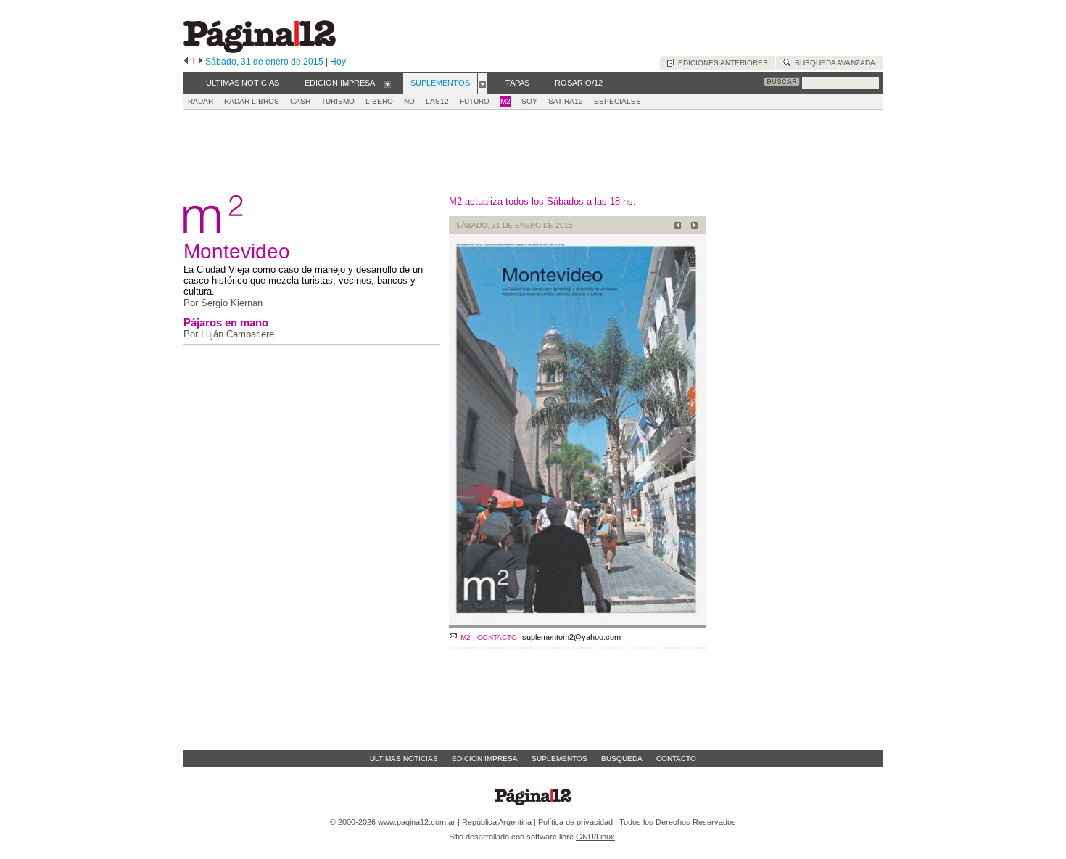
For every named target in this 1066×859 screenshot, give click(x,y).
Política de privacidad (575, 822)
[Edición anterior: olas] (675, 227)
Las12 (437, 101)
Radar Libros (251, 101)
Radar (200, 101)
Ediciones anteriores (721, 63)
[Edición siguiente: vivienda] (692, 227)
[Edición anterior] (186, 62)
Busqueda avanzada (832, 63)
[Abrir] (387, 83)
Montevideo (236, 251)
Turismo (338, 101)
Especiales (617, 101)
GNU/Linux (595, 836)
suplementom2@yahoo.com (571, 637)
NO (409, 101)
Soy (529, 101)
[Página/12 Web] (259, 49)
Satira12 (565, 101)
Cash (300, 101)
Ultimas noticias (404, 759)
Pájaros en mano (225, 322)
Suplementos (559, 759)
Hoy (338, 62)
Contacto (676, 759)
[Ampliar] (577, 621)
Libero (379, 101)
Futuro (474, 101)
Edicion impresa (485, 759)
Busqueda (622, 759)
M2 (505, 101)
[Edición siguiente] (200, 62)
